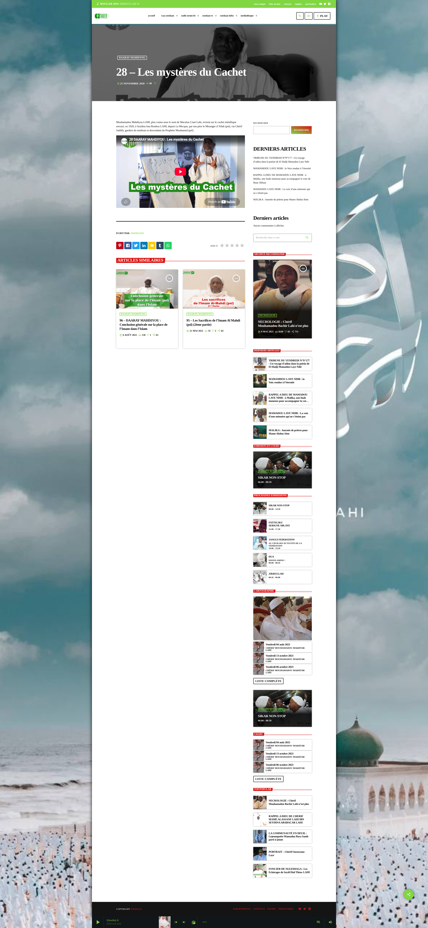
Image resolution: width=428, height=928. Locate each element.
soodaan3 (137, 233)
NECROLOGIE (267, 315)
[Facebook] (329, 4)
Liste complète (268, 681)
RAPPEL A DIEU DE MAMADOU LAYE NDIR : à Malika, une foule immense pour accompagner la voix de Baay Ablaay (281, 179)
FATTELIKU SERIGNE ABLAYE (279, 524)
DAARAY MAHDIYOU (132, 57)
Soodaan (136, 909)
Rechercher (260, 123)
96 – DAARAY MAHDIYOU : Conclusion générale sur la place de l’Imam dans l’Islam (143, 325)
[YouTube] (320, 4)
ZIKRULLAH (276, 574)
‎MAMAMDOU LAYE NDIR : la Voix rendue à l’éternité (282, 168)
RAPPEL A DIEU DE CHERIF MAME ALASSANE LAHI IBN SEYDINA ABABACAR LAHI (286, 819)
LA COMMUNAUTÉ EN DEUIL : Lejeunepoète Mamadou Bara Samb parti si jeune (288, 836)
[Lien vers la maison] (101, 16)
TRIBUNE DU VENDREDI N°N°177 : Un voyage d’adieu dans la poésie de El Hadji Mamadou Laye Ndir (289, 363)
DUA (271, 556)
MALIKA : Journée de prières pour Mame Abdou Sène (280, 199)
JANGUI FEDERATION (282, 539)
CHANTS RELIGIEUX (271, 471)
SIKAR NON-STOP (272, 477)
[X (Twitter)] (325, 4)
